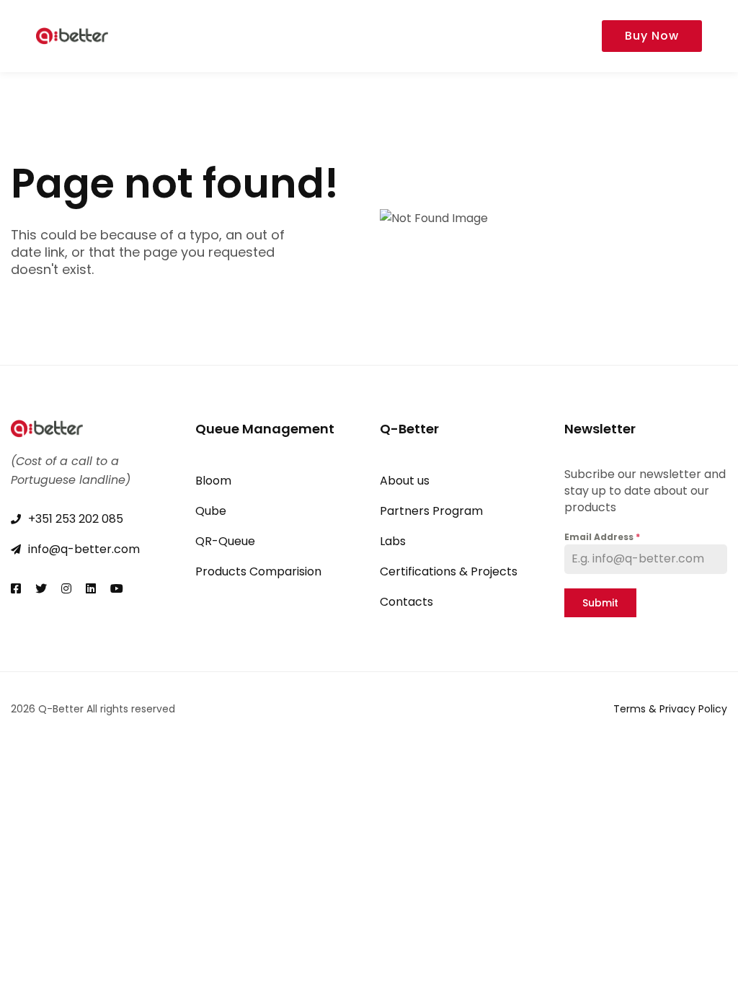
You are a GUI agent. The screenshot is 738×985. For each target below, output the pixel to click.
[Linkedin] (91, 588)
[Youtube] (117, 588)
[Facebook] (16, 588)
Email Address (602, 537)
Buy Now (652, 35)
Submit (600, 603)
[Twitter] (41, 588)
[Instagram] (66, 588)
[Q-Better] (72, 36)
